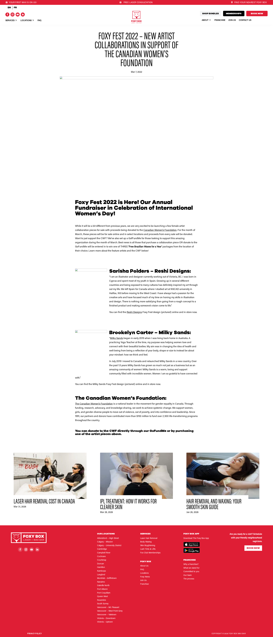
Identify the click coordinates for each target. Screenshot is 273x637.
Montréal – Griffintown (107, 578)
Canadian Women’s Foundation (160, 230)
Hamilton (101, 567)
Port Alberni (102, 589)
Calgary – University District (109, 546)
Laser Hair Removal (148, 538)
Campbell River (103, 553)
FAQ (142, 570)
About (205, 20)
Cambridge (102, 549)
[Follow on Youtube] (18, 15)
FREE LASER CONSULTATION (138, 3)
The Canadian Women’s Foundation (94, 404)
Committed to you (191, 572)
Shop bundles (210, 13)
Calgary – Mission (105, 542)
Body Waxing (146, 542)
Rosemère (101, 600)
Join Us (232, 20)
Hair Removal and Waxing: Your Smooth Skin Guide (213, 503)
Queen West (102, 597)
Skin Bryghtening (147, 546)
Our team (187, 575)
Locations (26, 21)
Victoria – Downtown (106, 619)
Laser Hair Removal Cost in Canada (44, 500)
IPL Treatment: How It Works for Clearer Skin (128, 503)
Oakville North (103, 586)
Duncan (100, 564)
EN (9, 7)
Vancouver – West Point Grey (110, 611)
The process (188, 579)
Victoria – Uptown (105, 622)
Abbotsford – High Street (108, 538)
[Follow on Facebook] (7, 15)
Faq (39, 21)
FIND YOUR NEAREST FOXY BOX (250, 3)
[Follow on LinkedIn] (23, 15)
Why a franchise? (190, 564)
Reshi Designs (134, 312)
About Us (144, 566)
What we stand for (191, 568)
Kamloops (101, 571)
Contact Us (245, 20)
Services (10, 21)
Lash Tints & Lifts (148, 549)
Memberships (233, 13)
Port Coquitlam (103, 593)
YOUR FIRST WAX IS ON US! (22, 3)
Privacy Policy (34, 634)
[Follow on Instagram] (13, 15)
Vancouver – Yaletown (106, 615)
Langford (101, 575)
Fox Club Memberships (150, 553)
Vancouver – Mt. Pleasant (108, 608)
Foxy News (145, 577)
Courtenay (101, 560)
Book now (257, 13)
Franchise (219, 20)
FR (15, 7)
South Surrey (102, 604)
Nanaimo (101, 582)
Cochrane (101, 557)
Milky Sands (116, 338)
